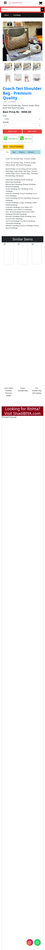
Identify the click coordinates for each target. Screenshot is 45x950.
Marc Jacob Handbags (14, 212)
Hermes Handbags (24, 198)
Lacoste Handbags (12, 203)
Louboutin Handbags (13, 207)
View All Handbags (16, 146)
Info (7, 152)
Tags (14, 152)
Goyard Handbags (26, 193)
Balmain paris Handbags (14, 184)
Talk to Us (28, 139)
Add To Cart (12, 131)
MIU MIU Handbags (20, 214)
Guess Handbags (12, 198)
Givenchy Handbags (13, 193)
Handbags (17, 15)
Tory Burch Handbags (27, 221)
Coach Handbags (12, 189)
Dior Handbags (23, 189)
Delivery (22, 152)
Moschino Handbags (13, 216)
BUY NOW (32, 131)
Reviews (31, 152)
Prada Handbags (26, 216)
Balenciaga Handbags (13, 182)
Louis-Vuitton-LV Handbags (22, 209)
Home (6, 15)
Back (5, 146)
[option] (8, 318)
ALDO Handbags (27, 180)
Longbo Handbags (25, 203)
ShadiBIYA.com (27, 413)
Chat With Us (13, 139)
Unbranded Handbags (13, 180)
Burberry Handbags (12, 186)
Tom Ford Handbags (13, 221)
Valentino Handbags (13, 225)
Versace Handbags (26, 225)
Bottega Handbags (29, 184)
